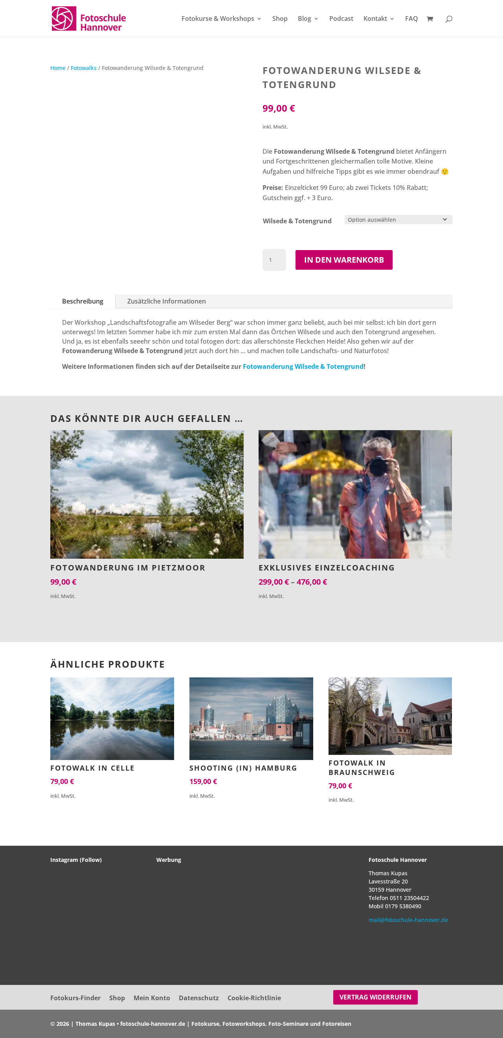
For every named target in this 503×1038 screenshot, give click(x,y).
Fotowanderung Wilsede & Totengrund (303, 366)
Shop (280, 19)
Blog (304, 19)
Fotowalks (84, 68)
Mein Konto (152, 998)
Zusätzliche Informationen (166, 301)
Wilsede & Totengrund (297, 221)
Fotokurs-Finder (75, 998)
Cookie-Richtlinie (254, 998)
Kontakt (375, 19)
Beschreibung (82, 301)
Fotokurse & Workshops (218, 19)
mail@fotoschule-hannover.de (408, 920)
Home (58, 68)
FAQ (411, 19)
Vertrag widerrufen (375, 997)
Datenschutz (199, 998)
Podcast (341, 19)
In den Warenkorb (344, 259)
